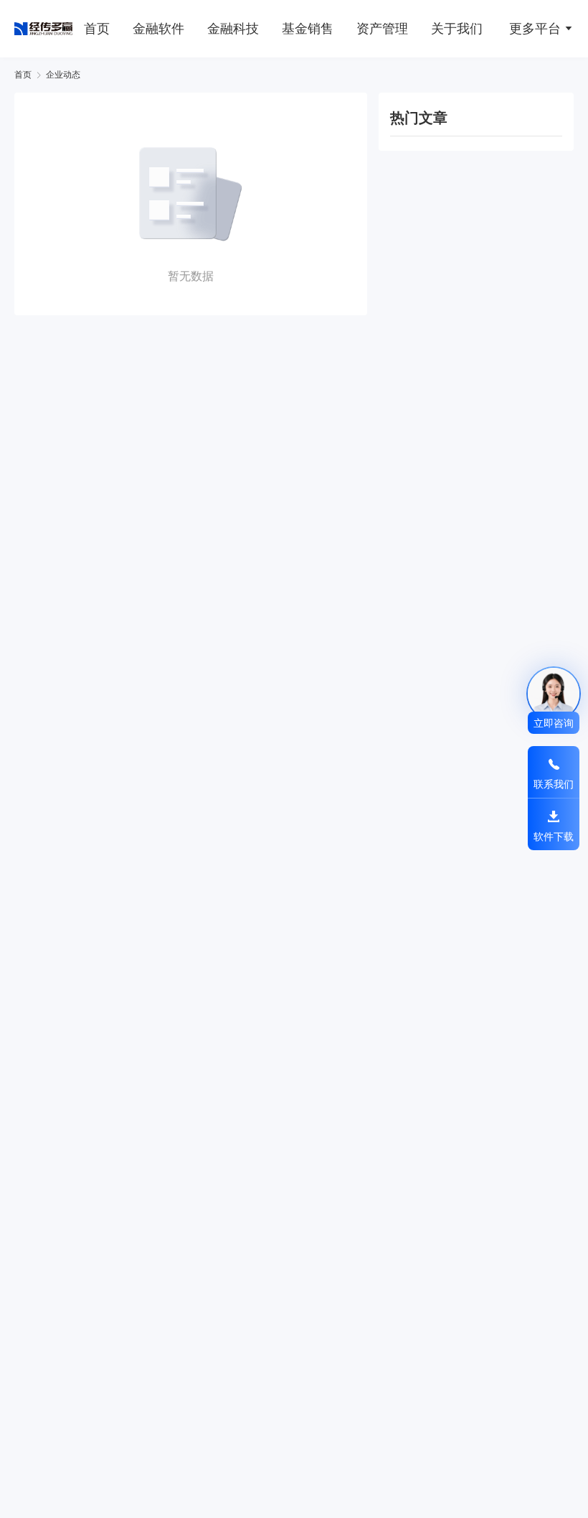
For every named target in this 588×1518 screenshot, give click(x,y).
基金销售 (307, 29)
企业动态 (63, 75)
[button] (536, 28)
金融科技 (233, 29)
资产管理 (382, 29)
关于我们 (457, 29)
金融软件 (158, 29)
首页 (97, 29)
